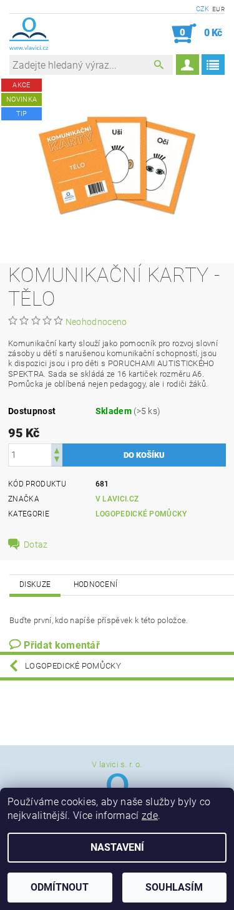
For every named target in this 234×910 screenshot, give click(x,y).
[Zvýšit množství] (56, 449)
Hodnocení (96, 584)
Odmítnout (60, 887)
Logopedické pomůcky (141, 514)
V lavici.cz (117, 499)
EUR (218, 9)
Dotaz (36, 544)
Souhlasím (174, 887)
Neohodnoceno (96, 322)
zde (150, 815)
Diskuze (35, 584)
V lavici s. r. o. (117, 764)
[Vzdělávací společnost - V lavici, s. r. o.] (29, 33)
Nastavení (117, 847)
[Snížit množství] (56, 461)
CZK (203, 9)
